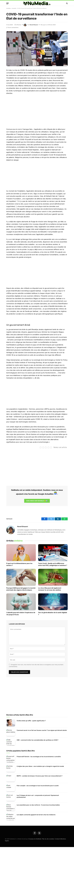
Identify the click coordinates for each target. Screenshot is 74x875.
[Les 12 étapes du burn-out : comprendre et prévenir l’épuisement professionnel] (10, 797)
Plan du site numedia (48, 839)
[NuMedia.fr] (37, 3)
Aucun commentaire (13, 27)
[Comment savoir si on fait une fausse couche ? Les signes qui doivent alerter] (10, 732)
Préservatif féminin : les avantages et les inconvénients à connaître (39, 756)
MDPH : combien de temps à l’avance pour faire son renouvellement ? (39, 776)
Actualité (14, 8)
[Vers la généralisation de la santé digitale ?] (53, 601)
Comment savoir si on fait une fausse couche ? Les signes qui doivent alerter (42, 730)
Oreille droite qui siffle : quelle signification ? (31, 721)
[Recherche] (67, 3)
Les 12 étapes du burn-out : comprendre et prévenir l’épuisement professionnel (38, 796)
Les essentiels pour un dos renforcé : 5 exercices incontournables (38, 805)
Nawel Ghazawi (34, 24)
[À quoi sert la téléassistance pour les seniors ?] (21, 552)
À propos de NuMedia (35, 839)
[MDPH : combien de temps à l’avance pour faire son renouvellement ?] (10, 778)
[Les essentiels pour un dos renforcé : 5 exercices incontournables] (10, 807)
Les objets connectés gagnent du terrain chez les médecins (36, 815)
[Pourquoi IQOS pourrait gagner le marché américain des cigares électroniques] (21, 577)
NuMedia (8, 8)
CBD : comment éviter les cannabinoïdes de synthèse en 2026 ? (37, 740)
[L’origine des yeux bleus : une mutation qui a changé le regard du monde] (10, 768)
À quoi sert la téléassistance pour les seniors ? (19, 564)
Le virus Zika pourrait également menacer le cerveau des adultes (49, 589)
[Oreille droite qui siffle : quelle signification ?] (10, 723)
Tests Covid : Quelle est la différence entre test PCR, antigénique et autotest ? (52, 564)
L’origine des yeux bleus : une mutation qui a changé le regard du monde (40, 766)
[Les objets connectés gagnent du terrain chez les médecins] (10, 817)
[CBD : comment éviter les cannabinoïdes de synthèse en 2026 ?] (10, 742)
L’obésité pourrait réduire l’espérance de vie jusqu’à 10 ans (20, 613)
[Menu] (7, 3)
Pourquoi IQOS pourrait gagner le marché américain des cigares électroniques (20, 589)
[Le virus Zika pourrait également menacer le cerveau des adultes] (53, 577)
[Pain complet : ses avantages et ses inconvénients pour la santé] (10, 787)
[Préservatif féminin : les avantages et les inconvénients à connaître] (10, 758)
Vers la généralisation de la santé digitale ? (52, 613)
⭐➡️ (37, 501)
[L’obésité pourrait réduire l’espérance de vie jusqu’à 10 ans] (21, 601)
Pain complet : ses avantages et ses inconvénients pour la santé (38, 785)
